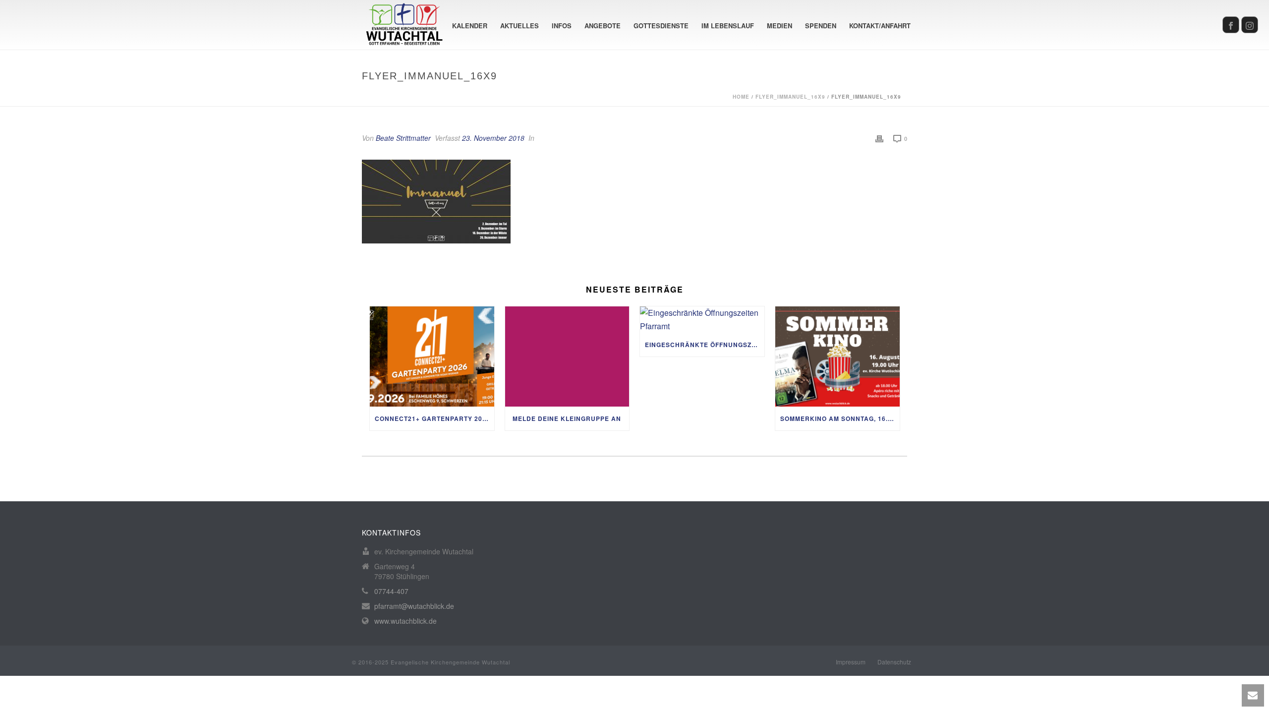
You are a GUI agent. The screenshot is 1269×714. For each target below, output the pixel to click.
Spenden (820, 25)
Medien (779, 25)
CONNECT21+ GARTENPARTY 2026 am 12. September (434, 418)
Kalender (469, 25)
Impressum (850, 662)
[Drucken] (879, 138)
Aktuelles (519, 25)
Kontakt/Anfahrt (880, 25)
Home (741, 96)
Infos (562, 25)
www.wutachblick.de (405, 620)
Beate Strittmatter (403, 138)
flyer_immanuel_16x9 (790, 96)
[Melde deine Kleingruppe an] (567, 356)
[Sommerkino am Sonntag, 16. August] (837, 356)
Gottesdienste (661, 25)
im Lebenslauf (727, 25)
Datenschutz (894, 662)
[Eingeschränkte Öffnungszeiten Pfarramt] (702, 319)
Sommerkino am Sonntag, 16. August (840, 418)
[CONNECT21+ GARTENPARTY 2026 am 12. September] (432, 356)
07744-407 (391, 591)
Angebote (602, 25)
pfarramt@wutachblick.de (414, 605)
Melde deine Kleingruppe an (567, 418)
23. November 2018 (493, 138)
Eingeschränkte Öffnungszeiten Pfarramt (704, 344)
